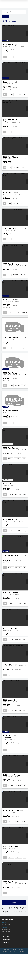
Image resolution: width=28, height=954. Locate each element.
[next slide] (27, 33)
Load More (14, 902)
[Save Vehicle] (26, 46)
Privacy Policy (14, 951)
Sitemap (22, 951)
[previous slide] (3, 33)
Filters (6, 16)
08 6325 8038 (6, 924)
